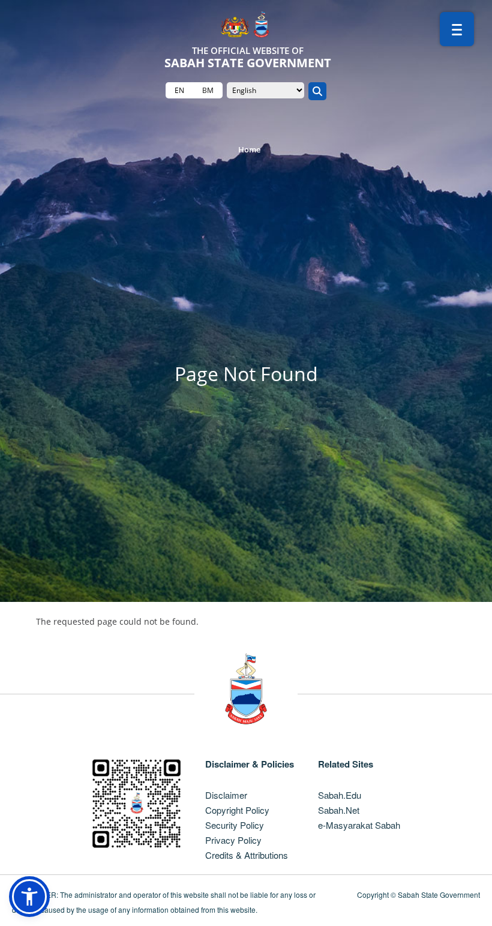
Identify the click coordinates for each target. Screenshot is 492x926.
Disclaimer (226, 795)
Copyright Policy (237, 810)
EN (179, 90)
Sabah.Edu (339, 795)
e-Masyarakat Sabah (359, 825)
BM (208, 90)
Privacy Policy (233, 840)
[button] (29, 896)
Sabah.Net (338, 810)
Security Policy (234, 825)
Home (249, 149)
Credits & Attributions (246, 855)
